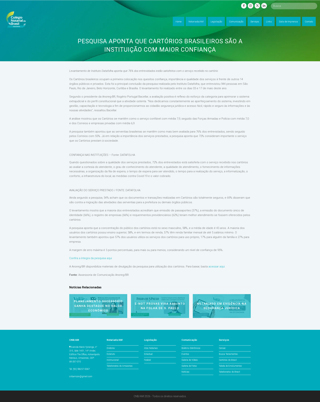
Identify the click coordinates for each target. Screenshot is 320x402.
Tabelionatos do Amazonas (120, 366)
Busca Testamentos (228, 354)
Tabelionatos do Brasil (229, 372)
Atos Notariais (151, 348)
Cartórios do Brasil (228, 360)
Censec (222, 348)
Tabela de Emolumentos (230, 366)
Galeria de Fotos (189, 366)
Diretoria (111, 348)
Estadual (148, 354)
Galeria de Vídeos (189, 360)
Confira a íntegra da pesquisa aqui (90, 258)
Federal (147, 360)
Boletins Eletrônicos (190, 348)
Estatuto (111, 354)
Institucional (113, 360)
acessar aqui (217, 266)
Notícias (185, 372)
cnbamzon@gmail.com (80, 376)
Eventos (185, 354)
